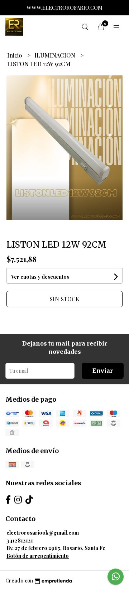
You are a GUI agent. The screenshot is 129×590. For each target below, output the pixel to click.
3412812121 (19, 540)
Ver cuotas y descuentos (40, 276)
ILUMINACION (55, 55)
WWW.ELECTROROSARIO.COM (64, 7)
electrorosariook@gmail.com (42, 532)
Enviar (102, 370)
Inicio (15, 55)
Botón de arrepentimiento (37, 555)
